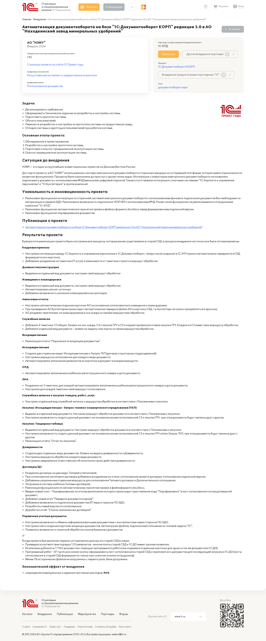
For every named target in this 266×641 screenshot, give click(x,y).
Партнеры (107, 614)
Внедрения (39, 19)
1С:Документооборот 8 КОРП (176, 66)
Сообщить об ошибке (105, 627)
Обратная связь (85, 627)
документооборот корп (173, 87)
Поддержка (69, 627)
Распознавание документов (45, 86)
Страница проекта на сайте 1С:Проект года (55, 64)
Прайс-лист (55, 627)
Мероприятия (87, 614)
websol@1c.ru (119, 634)
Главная (26, 19)
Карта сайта (125, 627)
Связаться (168, 54)
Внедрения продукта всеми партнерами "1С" (194, 74)
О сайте (26, 627)
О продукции (114, 7)
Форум (123, 614)
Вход (241, 6)
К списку (234, 29)
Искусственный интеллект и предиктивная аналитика (62, 75)
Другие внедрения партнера (207, 54)
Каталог (27, 614)
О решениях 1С (39, 627)
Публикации (65, 614)
